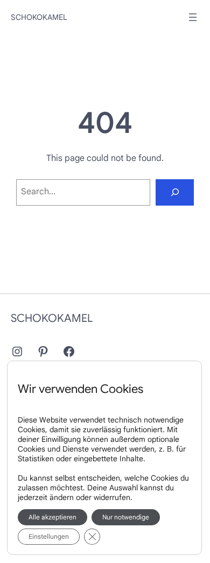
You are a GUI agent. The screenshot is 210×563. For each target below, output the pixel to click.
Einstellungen (49, 536)
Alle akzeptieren (52, 517)
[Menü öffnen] (192, 17)
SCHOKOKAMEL (39, 17)
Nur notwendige (125, 517)
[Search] (175, 192)
